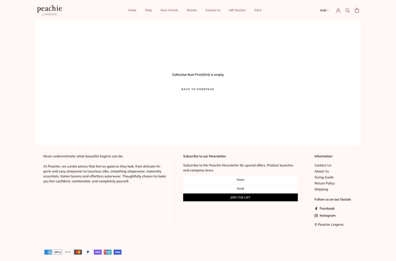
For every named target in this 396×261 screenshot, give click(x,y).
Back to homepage (198, 89)
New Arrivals (169, 10)
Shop (148, 10)
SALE (258, 10)
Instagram (327, 215)
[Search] (347, 10)
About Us (322, 171)
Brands (192, 10)
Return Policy (325, 183)
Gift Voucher (237, 10)
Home (132, 10)
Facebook (327, 208)
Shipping (321, 189)
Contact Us (212, 10)
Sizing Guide (324, 177)
